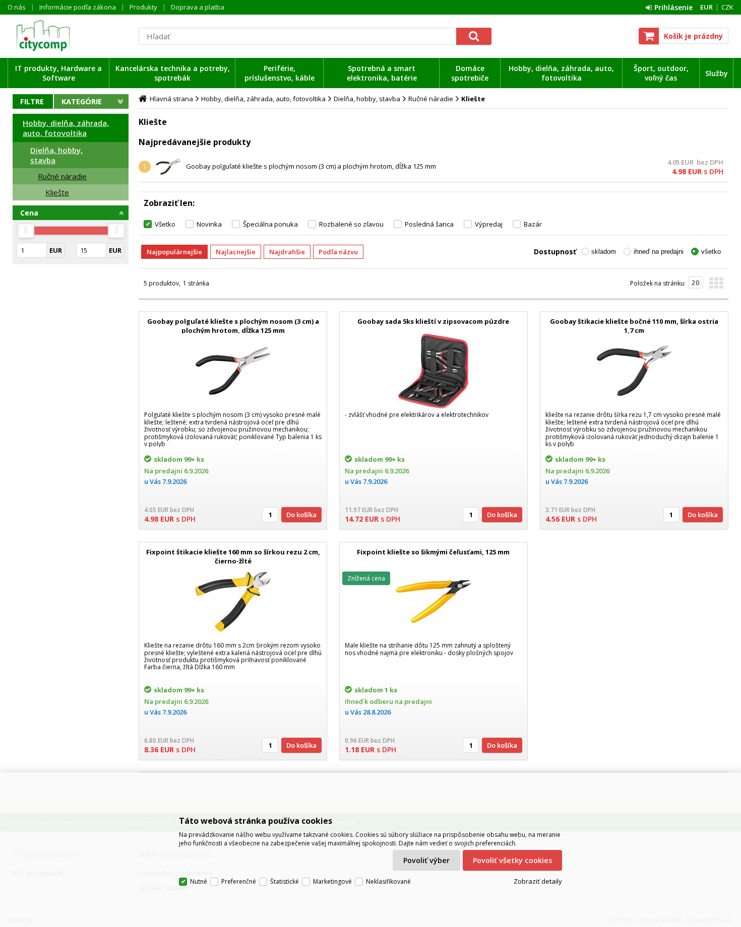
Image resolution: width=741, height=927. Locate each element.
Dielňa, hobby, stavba (56, 155)
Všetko (165, 224)
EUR (706, 7)
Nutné (198, 881)
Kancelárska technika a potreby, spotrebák (172, 73)
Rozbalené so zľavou (351, 224)
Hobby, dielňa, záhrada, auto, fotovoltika (561, 73)
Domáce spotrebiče (469, 73)
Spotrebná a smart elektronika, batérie (382, 73)
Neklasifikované (388, 881)
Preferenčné (238, 881)
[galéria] (716, 286)
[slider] (25, 230)
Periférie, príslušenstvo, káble (279, 73)
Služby (716, 73)
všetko (711, 251)
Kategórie (81, 101)
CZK (727, 7)
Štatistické (284, 881)
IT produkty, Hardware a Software (58, 73)
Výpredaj (489, 224)
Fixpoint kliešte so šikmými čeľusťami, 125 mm (433, 551)
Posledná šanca (429, 224)
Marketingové (332, 881)
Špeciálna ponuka (270, 224)
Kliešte (57, 192)
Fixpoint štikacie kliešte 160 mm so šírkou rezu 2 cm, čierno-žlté (233, 556)
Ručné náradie (62, 176)
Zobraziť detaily (538, 881)
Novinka (209, 224)
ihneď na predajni (659, 251)
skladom (603, 251)
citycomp (71, 36)
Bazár (533, 224)
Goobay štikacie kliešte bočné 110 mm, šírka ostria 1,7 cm (634, 326)
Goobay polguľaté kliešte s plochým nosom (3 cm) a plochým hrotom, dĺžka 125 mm (311, 166)
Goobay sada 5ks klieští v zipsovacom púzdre (433, 321)
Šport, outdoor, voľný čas (661, 73)
